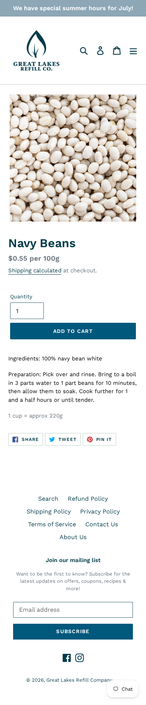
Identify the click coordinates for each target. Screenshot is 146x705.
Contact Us (101, 524)
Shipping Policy (49, 511)
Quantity (21, 296)
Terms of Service (52, 524)
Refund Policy (88, 498)
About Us (73, 537)
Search (48, 498)
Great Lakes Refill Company (79, 680)
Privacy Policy (100, 511)
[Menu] (133, 50)
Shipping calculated (34, 270)
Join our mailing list (73, 560)
